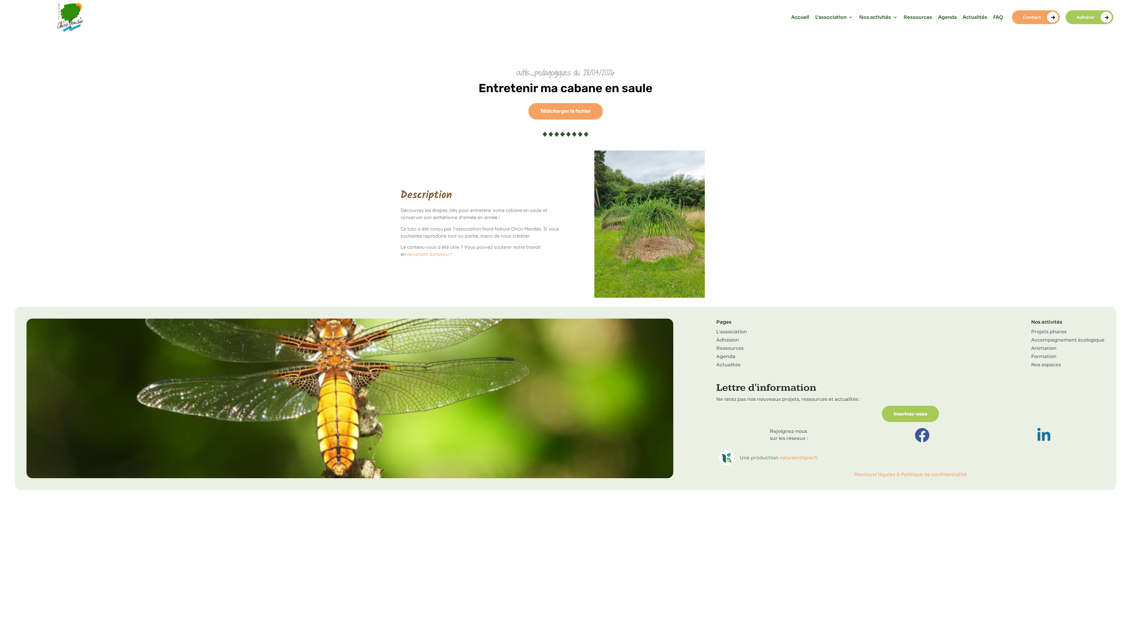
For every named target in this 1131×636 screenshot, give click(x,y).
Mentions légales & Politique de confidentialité (910, 474)
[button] (834, 17)
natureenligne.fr (798, 458)
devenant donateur (428, 254)
